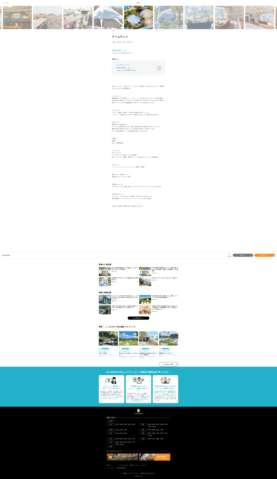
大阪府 (157, 433)
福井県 (125, 433)
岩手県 (117, 424)
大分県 (133, 442)
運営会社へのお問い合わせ (147, 473)
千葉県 (149, 426)
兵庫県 (162, 433)
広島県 (129, 438)
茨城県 (153, 424)
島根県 (121, 438)
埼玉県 (166, 424)
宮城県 (121, 424)
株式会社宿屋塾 (121, 468)
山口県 (133, 438)
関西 (143, 433)
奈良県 (166, 433)
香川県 (153, 438)
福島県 (133, 424)
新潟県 (117, 429)
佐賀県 (121, 442)
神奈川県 (154, 426)
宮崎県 (117, 444)
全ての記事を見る (137, 318)
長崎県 (125, 442)
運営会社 (125, 473)
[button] (156, 30)
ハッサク (142, 465)
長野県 (125, 429)
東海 (143, 429)
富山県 (117, 433)
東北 (111, 424)
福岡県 (117, 442)
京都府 (153, 433)
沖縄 (111, 446)
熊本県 (129, 442)
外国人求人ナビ (133, 465)
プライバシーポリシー (134, 473)
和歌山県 (150, 435)
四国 (143, 438)
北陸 (111, 433)
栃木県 (157, 424)
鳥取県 (117, 438)
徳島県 (149, 438)
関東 (143, 424)
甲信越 (110, 429)
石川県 (121, 433)
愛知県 (157, 429)
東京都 (149, 424)
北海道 (110, 421)
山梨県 (121, 429)
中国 (111, 438)
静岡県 (153, 429)
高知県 (162, 438)
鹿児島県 (122, 444)
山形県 (129, 424)
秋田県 (125, 424)
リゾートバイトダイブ (122, 465)
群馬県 (162, 424)
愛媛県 (157, 438)
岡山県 (125, 438)
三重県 (162, 429)
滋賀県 (149, 433)
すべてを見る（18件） (168, 364)
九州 (111, 442)
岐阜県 (149, 429)
